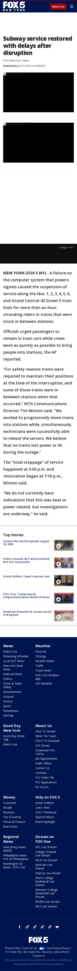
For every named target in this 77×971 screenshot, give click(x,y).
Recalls (7, 807)
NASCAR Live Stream (43, 866)
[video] (64, 545)
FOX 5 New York (12, 60)
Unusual (8, 696)
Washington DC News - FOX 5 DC (14, 865)
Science (8, 701)
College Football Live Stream (45, 853)
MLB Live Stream (46, 860)
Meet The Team (45, 736)
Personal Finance (14, 822)
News (26, 60)
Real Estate (10, 826)
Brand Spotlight (45, 822)
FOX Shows (42, 745)
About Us (43, 725)
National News (12, 674)
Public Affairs (43, 763)
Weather (43, 645)
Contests (41, 773)
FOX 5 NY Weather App (47, 677)
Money (9, 797)
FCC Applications (46, 782)
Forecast (41, 651)
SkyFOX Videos (44, 817)
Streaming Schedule (15, 656)
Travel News (43, 670)
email (57, 927)
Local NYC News (13, 661)
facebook (20, 927)
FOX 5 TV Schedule (47, 741)
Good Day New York (12, 728)
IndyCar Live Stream (48, 873)
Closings (40, 656)
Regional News (11, 839)
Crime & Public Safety (12, 685)
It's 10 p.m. (42, 787)
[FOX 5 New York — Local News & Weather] (14, 6)
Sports (7, 706)
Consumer (9, 803)
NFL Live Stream (46, 847)
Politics (7, 679)
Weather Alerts (44, 661)
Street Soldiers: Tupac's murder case (26, 576)
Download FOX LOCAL (45, 752)
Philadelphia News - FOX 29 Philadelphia (15, 857)
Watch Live (58, 6)
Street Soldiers (44, 803)
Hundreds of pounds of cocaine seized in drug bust (27, 613)
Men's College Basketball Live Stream (44, 881)
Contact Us (42, 768)
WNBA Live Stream (47, 901)
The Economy (12, 817)
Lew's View (42, 807)
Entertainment (12, 692)
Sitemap (8, 715)
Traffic (39, 666)
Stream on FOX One (44, 839)
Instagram (27, 927)
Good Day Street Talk (14, 737)
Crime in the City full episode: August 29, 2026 (26, 542)
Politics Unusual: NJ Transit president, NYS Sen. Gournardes (26, 560)
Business (9, 812)
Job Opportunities (46, 758)
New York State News (13, 667)
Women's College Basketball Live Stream (46, 893)
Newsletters (11, 711)
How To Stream (45, 731)
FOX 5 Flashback (45, 812)
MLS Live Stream (46, 906)
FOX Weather (43, 683)
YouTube (42, 927)
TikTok (35, 927)
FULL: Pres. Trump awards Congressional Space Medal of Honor (26, 595)
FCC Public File (44, 777)
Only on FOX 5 (47, 797)
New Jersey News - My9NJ (15, 848)
